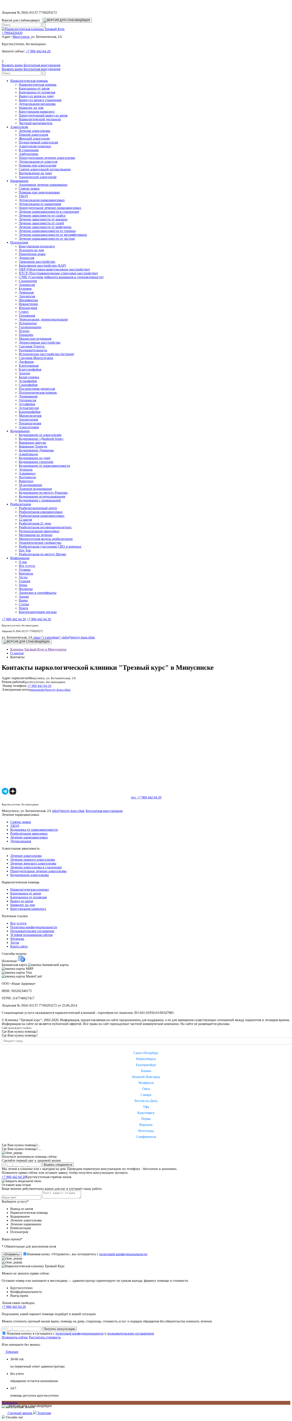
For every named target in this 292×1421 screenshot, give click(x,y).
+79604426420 (12, 33)
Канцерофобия (29, 412)
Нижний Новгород (146, 1077)
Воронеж (146, 1125)
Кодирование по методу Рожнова (43, 492)
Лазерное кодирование (35, 489)
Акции (24, 596)
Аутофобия (27, 404)
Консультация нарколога (37, 111)
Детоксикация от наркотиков (40, 204)
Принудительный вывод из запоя (43, 115)
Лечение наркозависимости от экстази (47, 238)
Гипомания (27, 315)
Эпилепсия (27, 296)
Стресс (24, 311)
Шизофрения (28, 300)
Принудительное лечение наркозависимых (50, 208)
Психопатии (28, 323)
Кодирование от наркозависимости (44, 465)
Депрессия (26, 258)
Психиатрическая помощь (38, 392)
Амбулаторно (28, 154)
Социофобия (28, 385)
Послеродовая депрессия (37, 388)
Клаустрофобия (30, 369)
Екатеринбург (146, 1065)
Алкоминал (27, 473)
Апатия (24, 373)
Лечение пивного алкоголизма (32, 859)
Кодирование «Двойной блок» (41, 439)
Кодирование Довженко (36, 450)
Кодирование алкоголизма (29, 875)
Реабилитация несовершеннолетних (45, 527)
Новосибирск (146, 1059)
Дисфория (26, 362)
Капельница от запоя (34, 88)
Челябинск (146, 1083)
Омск (146, 1089)
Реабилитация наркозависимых (42, 516)
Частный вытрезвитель (35, 123)
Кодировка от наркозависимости (34, 829)
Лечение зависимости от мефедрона (45, 227)
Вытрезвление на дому (35, 173)
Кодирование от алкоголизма (40, 435)
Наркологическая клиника (29, 889)
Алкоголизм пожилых (35, 146)
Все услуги (27, 566)
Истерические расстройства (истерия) (46, 354)
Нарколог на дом (31, 107)
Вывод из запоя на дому (36, 96)
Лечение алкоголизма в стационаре (36, 867)
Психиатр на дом (31, 250)
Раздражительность (33, 350)
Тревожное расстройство (37, 261)
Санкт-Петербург (146, 1053)
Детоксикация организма (37, 104)
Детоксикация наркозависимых (42, 200)
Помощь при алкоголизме (37, 165)
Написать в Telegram (89, 1177)
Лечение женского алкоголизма (33, 863)
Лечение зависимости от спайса (42, 215)
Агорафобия (28, 381)
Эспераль (25, 469)
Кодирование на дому (35, 458)
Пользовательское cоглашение (32, 931)
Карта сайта (19, 946)
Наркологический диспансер (40, 119)
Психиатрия (19, 242)
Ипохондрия (28, 308)
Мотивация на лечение (35, 535)
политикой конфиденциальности (123, 1254)
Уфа (146, 1107)
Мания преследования (35, 338)
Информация (19, 558)
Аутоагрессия (29, 408)
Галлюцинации (30, 327)
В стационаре (29, 150)
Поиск (23, 608)
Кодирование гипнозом (36, 462)
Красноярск (146, 1113)
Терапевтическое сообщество (40, 542)
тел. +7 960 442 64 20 (146, 797)
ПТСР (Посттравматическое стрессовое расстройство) (58, 273)
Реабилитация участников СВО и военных (50, 546)
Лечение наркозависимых (29, 837)
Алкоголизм (19, 127)
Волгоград (146, 1131)
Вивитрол (26, 481)
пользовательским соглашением (130, 1333)
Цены (23, 585)
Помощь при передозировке (39, 192)
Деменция (26, 292)
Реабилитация (20, 504)
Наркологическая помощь (29, 81)
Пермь (146, 1119)
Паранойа (26, 335)
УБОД (23, 196)
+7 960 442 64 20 (14, 619)
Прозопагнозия (30, 423)
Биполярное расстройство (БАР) (42, 265)
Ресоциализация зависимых (39, 531)
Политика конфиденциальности (33, 927)
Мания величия (30, 415)
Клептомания (28, 365)
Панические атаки (32, 254)
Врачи (23, 600)
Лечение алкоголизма (34, 131)
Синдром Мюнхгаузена (36, 358)
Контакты (26, 573)
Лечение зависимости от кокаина (43, 219)
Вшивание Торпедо (33, 446)
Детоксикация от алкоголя (38, 161)
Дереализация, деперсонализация (43, 319)
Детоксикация (20, 841)
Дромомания (28, 396)
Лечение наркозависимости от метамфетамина (53, 235)
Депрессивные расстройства (39, 342)
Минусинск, (21, 36)
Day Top (25, 550)
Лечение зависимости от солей (41, 223)
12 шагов (25, 519)
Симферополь (146, 1137)
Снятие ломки (29, 188)
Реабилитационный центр (38, 508)
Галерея (24, 581)
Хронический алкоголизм (37, 177)
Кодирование (20, 431)
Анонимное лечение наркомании (43, 184)
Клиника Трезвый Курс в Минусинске (38, 649)
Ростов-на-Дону (146, 1101)
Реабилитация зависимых (29, 833)
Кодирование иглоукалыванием (42, 496)
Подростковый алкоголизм (38, 142)
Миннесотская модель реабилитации (46, 539)
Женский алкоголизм (34, 138)
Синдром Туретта (31, 346)
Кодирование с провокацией (40, 500)
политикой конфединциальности (80, 1333)
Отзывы (25, 569)
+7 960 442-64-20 (38, 51)
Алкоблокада (28, 454)
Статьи (24, 604)
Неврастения (28, 304)
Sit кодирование (30, 485)
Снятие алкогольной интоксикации (45, 169)
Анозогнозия (28, 419)
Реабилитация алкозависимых (41, 512)
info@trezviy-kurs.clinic (63, 637)
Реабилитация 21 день (35, 523)
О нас (23, 562)
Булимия (25, 288)
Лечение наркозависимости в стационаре (49, 211)
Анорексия (27, 285)
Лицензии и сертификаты (37, 592)
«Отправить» (11, 1254)
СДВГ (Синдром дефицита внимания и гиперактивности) (61, 277)
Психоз (24, 331)
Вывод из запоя (21, 901)
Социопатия (28, 281)
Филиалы (26, 589)
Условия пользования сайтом (31, 935)
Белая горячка (29, 377)
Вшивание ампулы (32, 442)
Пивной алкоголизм (33, 134)
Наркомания (19, 181)
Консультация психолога (37, 246)
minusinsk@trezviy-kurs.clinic (50, 689)
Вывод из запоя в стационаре (40, 100)
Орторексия (27, 400)
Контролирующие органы (38, 612)
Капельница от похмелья (37, 92)
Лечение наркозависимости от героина (47, 231)
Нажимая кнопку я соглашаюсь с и (80, 1333)
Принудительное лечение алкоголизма (47, 158)
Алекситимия (29, 427)
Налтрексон (27, 477)
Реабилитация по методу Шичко (42, 554)
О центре (17, 653)
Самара (146, 1095)
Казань (146, 1071)
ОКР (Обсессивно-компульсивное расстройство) (54, 269)
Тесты (23, 577)
